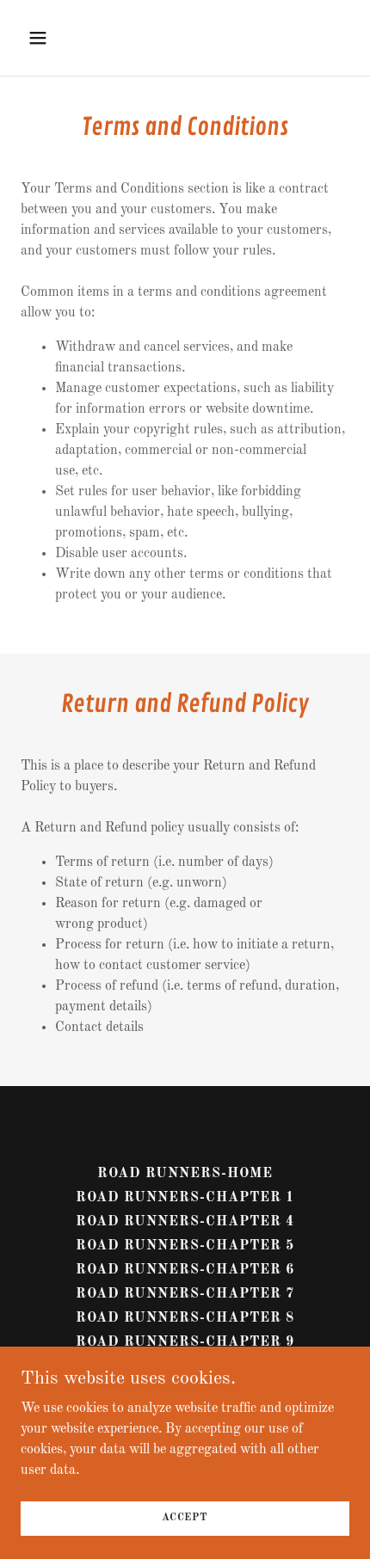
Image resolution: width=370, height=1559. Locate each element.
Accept (185, 1518)
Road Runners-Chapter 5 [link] (185, 1246)
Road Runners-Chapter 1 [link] (185, 1198)
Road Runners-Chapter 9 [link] (185, 1342)
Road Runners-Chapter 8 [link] (185, 1318)
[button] (58, 38)
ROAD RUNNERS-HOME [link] (185, 1174)
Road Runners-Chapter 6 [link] (185, 1270)
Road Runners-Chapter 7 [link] (185, 1294)
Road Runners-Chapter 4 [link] (185, 1222)
